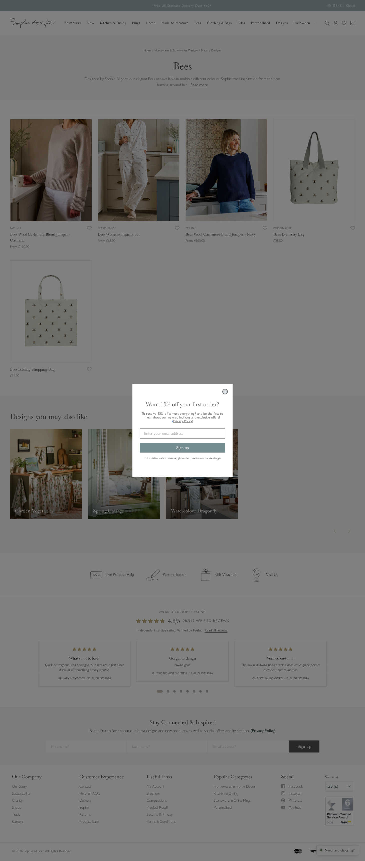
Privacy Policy (183, 421)
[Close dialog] (225, 391)
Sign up (182, 447)
